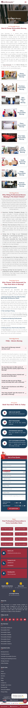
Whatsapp (24, 706)
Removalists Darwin (5, 639)
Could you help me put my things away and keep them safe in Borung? (13, 381)
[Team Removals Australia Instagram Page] (6, 619)
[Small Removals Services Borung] (10, 162)
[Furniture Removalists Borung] (9, 87)
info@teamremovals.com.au (14, 553)
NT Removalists (21, 529)
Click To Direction (11, 574)
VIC (11, 19)
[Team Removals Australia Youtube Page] (25, 619)
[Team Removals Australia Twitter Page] (10, 619)
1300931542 (10, 562)
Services (3, 676)
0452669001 (10, 565)
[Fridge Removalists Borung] (9, 173)
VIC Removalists (21, 534)
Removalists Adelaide (6, 634)
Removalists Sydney (6, 641)
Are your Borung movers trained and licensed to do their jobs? (13, 375)
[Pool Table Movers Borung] (9, 137)
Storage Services (5, 661)
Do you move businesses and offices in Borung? (13, 387)
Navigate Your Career (6, 685)
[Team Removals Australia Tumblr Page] (21, 619)
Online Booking (4, 663)
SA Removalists (7, 534)
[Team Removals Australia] (7, 2)
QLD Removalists (21, 539)
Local (22, 505)
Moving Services (5, 651)
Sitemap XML (4, 687)
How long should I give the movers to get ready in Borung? (13, 393)
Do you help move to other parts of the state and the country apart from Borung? (13, 368)
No (19, 502)
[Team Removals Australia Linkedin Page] (14, 619)
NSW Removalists (7, 539)
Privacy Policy (4, 691)
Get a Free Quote (14, 457)
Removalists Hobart (5, 632)
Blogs (2, 680)
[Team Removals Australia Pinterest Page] (18, 619)
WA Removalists (21, 544)
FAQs (2, 678)
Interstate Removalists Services (8, 656)
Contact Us (3, 682)
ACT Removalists (7, 529)
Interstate (16, 505)
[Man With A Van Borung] (10, 100)
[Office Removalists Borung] (9, 112)
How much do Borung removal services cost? (11, 348)
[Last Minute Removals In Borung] (10, 150)
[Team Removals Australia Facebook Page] (3, 619)
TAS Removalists (7, 544)
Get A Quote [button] (4, 706)
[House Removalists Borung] (9, 75)
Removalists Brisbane (6, 637)
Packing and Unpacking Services (8, 658)
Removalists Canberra (6, 643)
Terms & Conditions (5, 689)
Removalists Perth (5, 630)
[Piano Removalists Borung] (9, 125)
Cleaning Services (5, 654)
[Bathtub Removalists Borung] (9, 184)
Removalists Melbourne (6, 627)
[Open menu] (25, 2)
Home (9, 19)
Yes (15, 502)
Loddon (15, 19)
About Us (3, 673)
